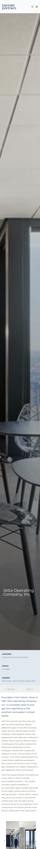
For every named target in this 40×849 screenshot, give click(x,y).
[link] (9, 7)
